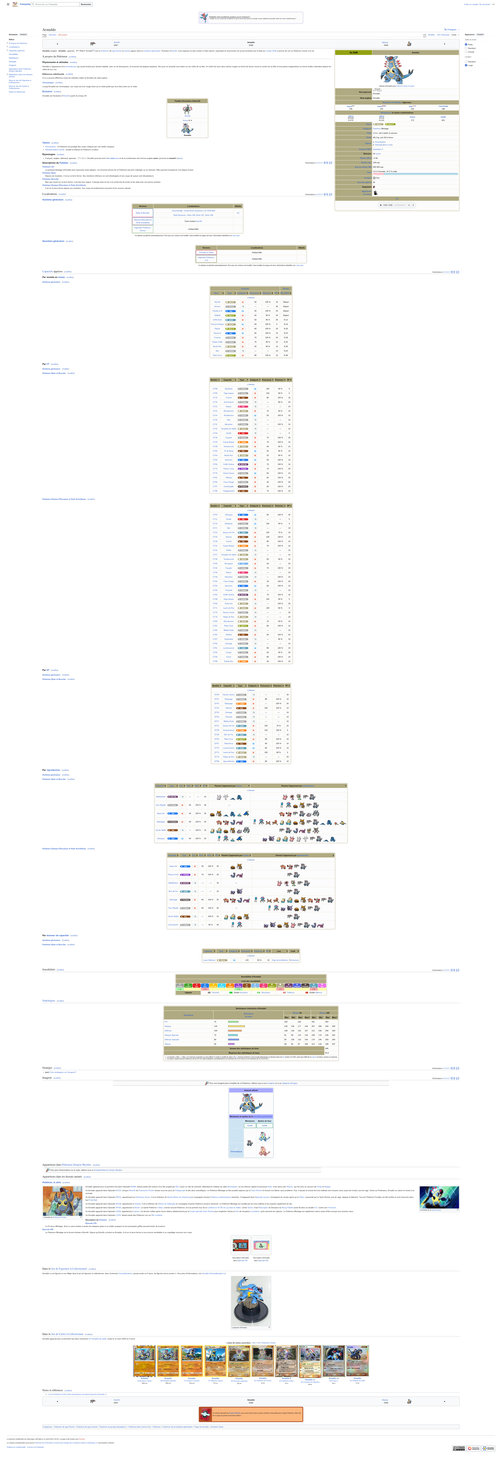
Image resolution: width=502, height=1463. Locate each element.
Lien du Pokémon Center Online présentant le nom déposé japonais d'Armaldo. (77, 1394)
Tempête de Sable (228, 429)
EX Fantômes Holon (286, 1381)
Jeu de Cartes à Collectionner (67, 1334)
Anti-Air (217, 302)
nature (314, 1057)
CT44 (215, 572)
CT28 (215, 541)
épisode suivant (262, 1197)
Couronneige (443, 106)
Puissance (254, 293)
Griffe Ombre (228, 464)
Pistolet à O (217, 311)
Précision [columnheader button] (279, 380)
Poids (368, 137)
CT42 (215, 568)
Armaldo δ (286, 1378)
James (136, 1211)
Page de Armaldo (202, 1427)
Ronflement (228, 415)
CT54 (215, 455)
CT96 (215, 657)
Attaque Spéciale (172, 1035)
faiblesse (318, 993)
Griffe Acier (217, 320)
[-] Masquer (251, 297)
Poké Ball (93, 1200)
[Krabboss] (275, 822)
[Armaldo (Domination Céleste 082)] (144, 1361)
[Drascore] (239, 822)
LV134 (118, 1215)
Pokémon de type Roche (64, 1427)
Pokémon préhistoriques (221, 1197)
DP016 (118, 1197)
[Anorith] (187, 109)
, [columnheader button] (285, 293)
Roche (118, 51)
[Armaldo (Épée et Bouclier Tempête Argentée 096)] (168, 1361)
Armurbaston (380, 142)
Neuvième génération (53, 241)
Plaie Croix (217, 355)
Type (229, 293)
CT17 (215, 528)
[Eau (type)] (230, 311)
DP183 (118, 1208)
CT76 (215, 473)
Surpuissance (228, 730)
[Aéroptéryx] (343, 822)
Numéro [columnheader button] (214, 380)
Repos (228, 406)
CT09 (215, 393)
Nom (216, 293)
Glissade (378, 145)
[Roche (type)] (378, 124)
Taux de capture (364, 182)
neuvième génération (262, 1116)
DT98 (217, 761)
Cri (397, 199)
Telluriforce (228, 743)
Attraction (229, 424)
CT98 (215, 491)
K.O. (316, 1208)
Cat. (181, 786)
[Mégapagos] (239, 796)
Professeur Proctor (59, 1217)
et (405, 86)
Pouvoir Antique (217, 324)
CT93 (215, 652)
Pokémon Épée (49, 173)
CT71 (215, 608)
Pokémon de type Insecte (87, 1427)
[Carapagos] (232, 796)
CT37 (215, 555)
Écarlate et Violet (206, 252)
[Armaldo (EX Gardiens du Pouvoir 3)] (262, 1361)
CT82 (215, 630)
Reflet (228, 550)
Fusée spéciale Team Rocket (202, 1211)
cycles (378, 154)
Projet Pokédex (235, 1413)
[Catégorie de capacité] (242, 302)
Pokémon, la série (51, 1182)
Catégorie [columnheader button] (254, 380)
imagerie (271, 1083)
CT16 (215, 402)
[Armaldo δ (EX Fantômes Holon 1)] (286, 1361)
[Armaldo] (187, 128)
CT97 (215, 486)
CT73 (215, 469)
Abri (217, 351)
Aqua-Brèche (228, 761)
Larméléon (255, 1211)
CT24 (215, 415)
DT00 (217, 695)
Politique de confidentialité (16, 1447)
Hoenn (349, 106)
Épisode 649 (47, 1229)
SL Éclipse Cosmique (191, 1381)
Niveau (185, 120)
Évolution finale (217, 1427)
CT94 (215, 482)
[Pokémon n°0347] (92, 43)
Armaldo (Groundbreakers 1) (214, 1273)
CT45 (215, 577)
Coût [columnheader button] (293, 951)
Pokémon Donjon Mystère (76, 1164)
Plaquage (229, 699)
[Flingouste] (239, 813)
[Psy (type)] (243, 406)
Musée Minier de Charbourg (179, 1197)
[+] (238, 213)
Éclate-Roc (228, 661)
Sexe (369, 172)
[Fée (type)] (322, 985)
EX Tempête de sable (97, 1339)
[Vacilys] (298, 796)
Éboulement (229, 411)
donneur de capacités (58, 935)
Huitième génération (52, 199)
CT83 (215, 635)
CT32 (215, 429)
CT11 (215, 519)
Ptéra (302, 1197)
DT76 (217, 757)
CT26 (215, 537)
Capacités (47, 271)
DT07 (217, 703)
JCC (254, 1343)
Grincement (228, 402)
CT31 (215, 424)
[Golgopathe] (315, 830)
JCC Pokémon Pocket (266, 1343)
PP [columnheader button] (288, 380)
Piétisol (229, 478)
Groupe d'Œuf (365, 149)
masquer (23, 34)
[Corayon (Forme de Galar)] (219, 796)
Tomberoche (229, 446)
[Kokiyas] (264, 838)
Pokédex (63, 163)
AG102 (118, 1190)
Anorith (117, 42)
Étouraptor (263, 1208)
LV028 (118, 1211)
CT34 (215, 433)
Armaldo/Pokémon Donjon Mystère (107, 1170)
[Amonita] (281, 822)
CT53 (215, 451)
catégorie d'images (289, 1083)
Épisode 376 (90, 1223)
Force (228, 657)
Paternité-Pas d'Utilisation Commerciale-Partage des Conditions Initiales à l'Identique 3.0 (66, 1443)
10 (330, 163)
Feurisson (332, 1208)
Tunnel (229, 398)
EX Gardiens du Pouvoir (262, 1380)
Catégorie (367, 129)
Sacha (250, 1208)
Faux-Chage (229, 482)
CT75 (215, 612)
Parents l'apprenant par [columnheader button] (228, 786)
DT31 (217, 726)
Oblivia (350, 116)
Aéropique (228, 563)
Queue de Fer (229, 532)
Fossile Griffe (271, 51)
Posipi (319, 1187)
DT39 (217, 730)
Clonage (228, 643)
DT (48, 670)
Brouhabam (232, 1187)
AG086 (133, 1187)
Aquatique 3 (378, 149)
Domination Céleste (145, 1381)
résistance (244, 993)
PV (166, 1022)
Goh (237, 1211)
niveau (61, 277)
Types (368, 124)
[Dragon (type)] (297, 985)
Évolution (47, 91)
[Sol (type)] (243, 398)
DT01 (217, 699)
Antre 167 (200, 215)
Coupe (228, 652)
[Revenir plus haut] (48, 1394)
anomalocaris (71, 66)
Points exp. (366, 162)
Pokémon (377, 129)
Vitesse (168, 1044)
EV (284, 1057)
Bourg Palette (287, 1208)
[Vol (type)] (243, 563)
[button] (8, 4)
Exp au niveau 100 (363, 167)
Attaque (168, 1026)
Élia (177, 1187)
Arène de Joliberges (167, 1204)
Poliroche (229, 603)
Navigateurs (386, 113)
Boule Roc (217, 346)
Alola (411, 106)
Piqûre (217, 329)
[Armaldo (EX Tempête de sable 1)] (357, 1361)
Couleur (367, 178)
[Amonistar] (288, 822)
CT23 (215, 532)
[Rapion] (232, 822)
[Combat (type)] (243, 442)
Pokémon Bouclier (50, 179)
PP (276, 293)
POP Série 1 (333, 1381)
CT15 (215, 398)
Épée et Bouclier (143, 213)
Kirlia (270, 1187)
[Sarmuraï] (315, 813)
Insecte (127, 51)
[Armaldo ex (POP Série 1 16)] (333, 1361)
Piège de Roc (228, 617)
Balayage (229, 703)
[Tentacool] (281, 805)
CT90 (215, 643)
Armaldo (251, 42)
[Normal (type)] (230, 306)
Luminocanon (228, 648)
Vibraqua (228, 515)
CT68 (215, 599)
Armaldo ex (310, 1380)
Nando (137, 1208)
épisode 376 (242, 1261)
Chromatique (48, 83)
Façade (229, 438)
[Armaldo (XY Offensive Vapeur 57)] (215, 1361)
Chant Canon (228, 473)
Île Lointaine (157, 1215)
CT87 (215, 639)
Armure (217, 306)
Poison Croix (228, 469)
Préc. (197, 786)
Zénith (228, 433)
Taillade (217, 315)
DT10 (217, 708)
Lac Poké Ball (209, 211)
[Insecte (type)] (390, 124)
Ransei (412, 117)
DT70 (217, 748)
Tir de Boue (228, 451)
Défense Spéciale (172, 1039)
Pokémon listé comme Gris (140, 1427)
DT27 (217, 721)
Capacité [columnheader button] (228, 380)
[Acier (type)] (230, 320)
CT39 (215, 438)
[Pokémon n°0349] (409, 43)
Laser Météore (209, 960)
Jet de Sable (161, 830)
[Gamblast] (246, 813)
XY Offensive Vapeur (215, 1381)
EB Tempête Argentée (168, 1381)
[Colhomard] (288, 813)
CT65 (215, 464)
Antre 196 (209, 215)
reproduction (53, 770)
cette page (236, 235)
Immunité (215, 993)
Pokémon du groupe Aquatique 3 (113, 1427)
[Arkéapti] (336, 822)
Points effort (365, 158)
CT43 (215, 442)
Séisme (229, 537)
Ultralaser (229, 389)
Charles (137, 1204)
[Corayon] (285, 796)
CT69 (215, 603)
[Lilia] (292, 796)
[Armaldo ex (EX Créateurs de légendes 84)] (310, 1362)
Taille (369, 133)
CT (48, 364)
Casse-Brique (228, 442)
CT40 (215, 563)
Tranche (217, 337)
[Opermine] (309, 830)
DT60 (217, 739)
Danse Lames (228, 612)
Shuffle (443, 117)
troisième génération (152, 51)
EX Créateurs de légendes (310, 1382)
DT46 (217, 735)
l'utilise (160, 1208)
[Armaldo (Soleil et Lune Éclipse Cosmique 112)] (191, 1361)
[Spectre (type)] (243, 464)
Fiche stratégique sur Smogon (61, 1072)
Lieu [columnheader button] (279, 951)
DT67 (217, 743)
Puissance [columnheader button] (266, 380)
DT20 (217, 712)
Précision (267, 293)
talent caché (387, 145)
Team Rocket (436, 1210)
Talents (368, 143)
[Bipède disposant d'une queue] (375, 193)
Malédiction (161, 797)
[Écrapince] (281, 813)
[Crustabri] (271, 838)
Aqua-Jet (160, 813)
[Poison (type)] (243, 469)
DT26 (217, 717)
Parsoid (82, 1439)
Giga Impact (229, 393)
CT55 (215, 460)
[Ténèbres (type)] (243, 486)
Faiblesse (290, 993)
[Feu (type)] (243, 433)
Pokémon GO (48, 167)
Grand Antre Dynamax (193, 211)
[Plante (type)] (188, 985)
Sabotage (161, 822)
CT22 (215, 411)
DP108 (118, 1204)
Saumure (217, 333)
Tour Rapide (161, 805)
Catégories (47, 1427)
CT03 (215, 515)
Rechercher (86, 4)
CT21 (215, 406)
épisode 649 (263, 1261)
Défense (168, 1031)
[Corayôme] (226, 796)
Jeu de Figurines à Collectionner (69, 1268)
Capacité (245, 289)
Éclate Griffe (217, 342)
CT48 (215, 446)
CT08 (215, 389)
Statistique (188, 1015)
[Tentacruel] (288, 805)
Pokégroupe (180, 1190)
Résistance (266, 993)
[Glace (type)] (222, 985)
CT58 (215, 590)
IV (236, 1057)
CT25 (215, 420)
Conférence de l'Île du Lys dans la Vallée (224, 1208)
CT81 (215, 478)
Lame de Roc (228, 608)
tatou (180, 158)
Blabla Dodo (229, 630)
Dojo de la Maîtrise (280, 960)
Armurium (295, 960)
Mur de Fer (228, 735)
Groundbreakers (125, 1273)
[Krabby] (268, 822)
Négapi (327, 1187)
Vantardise (228, 639)
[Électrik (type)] (213, 985)
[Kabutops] (302, 805)
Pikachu (289, 1187)
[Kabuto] (295, 805)
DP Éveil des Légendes (239, 1381)
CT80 (215, 621)
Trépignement (228, 491)
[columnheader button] (217, 293)
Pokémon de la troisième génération (178, 1427)
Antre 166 (191, 215)
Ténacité (228, 590)
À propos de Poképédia (35, 1447)
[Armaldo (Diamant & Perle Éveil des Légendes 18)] (239, 1361)
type (114, 51)
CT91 (215, 648)
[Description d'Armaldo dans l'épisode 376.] (241, 1245)
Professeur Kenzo (142, 1197)
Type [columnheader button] (242, 380)
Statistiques (48, 1000)
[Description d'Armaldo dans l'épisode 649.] (261, 1245)
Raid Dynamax (179, 215)
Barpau (385, 42)
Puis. (189, 786)
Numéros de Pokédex (392, 102)
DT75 (217, 752)
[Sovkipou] (309, 813)
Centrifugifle (229, 486)
